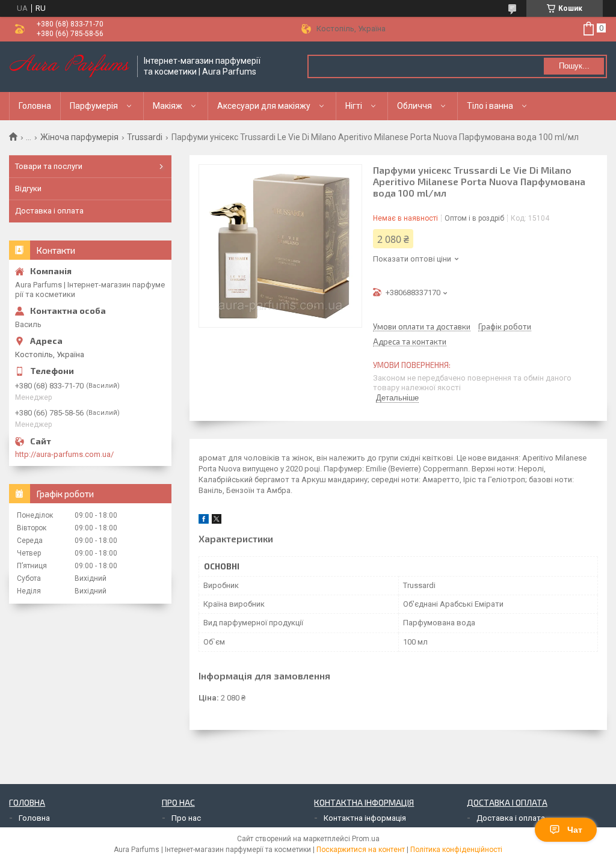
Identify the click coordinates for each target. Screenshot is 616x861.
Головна (35, 106)
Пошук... (574, 65)
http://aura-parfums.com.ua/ (64, 454)
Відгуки (28, 188)
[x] (216, 520)
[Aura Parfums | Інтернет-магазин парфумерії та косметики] (69, 67)
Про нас (186, 818)
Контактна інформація (365, 818)
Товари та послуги (48, 166)
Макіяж (167, 106)
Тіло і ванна (490, 106)
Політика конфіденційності (456, 849)
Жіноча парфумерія (79, 137)
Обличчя (414, 106)
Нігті (353, 106)
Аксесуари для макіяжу (263, 106)
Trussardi (144, 137)
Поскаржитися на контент (360, 849)
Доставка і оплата (49, 210)
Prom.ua (366, 839)
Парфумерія (94, 106)
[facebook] (204, 520)
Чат (574, 830)
